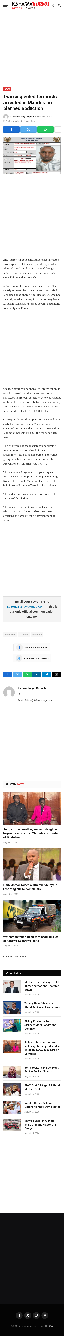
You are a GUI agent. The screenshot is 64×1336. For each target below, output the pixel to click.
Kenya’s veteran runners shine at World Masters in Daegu (40, 1124)
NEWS (7, 89)
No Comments (12, 121)
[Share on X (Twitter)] (28, 129)
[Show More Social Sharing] (57, 129)
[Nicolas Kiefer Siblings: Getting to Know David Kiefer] (12, 1107)
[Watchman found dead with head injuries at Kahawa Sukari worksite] (32, 916)
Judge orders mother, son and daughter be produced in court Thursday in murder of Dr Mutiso (31, 833)
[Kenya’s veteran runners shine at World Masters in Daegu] (12, 1125)
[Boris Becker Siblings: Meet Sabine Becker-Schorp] (12, 1072)
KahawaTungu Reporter (23, 116)
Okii (51, 1325)
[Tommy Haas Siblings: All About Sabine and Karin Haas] (12, 1007)
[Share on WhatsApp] (45, 129)
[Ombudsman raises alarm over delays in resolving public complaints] (32, 864)
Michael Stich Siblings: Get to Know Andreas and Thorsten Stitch (42, 986)
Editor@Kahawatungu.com (26, 606)
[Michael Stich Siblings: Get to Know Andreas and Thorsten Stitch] (12, 986)
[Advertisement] (32, 48)
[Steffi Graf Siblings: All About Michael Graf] (12, 1089)
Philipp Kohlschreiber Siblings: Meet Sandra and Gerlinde (40, 1025)
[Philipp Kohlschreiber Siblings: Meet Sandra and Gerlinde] (12, 1025)
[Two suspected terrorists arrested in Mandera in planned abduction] (32, 155)
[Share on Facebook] (11, 129)
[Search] (59, 5)
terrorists (37, 634)
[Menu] (5, 5)
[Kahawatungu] (30, 5)
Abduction (10, 634)
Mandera (24, 634)
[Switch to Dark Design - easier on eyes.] (54, 5)
